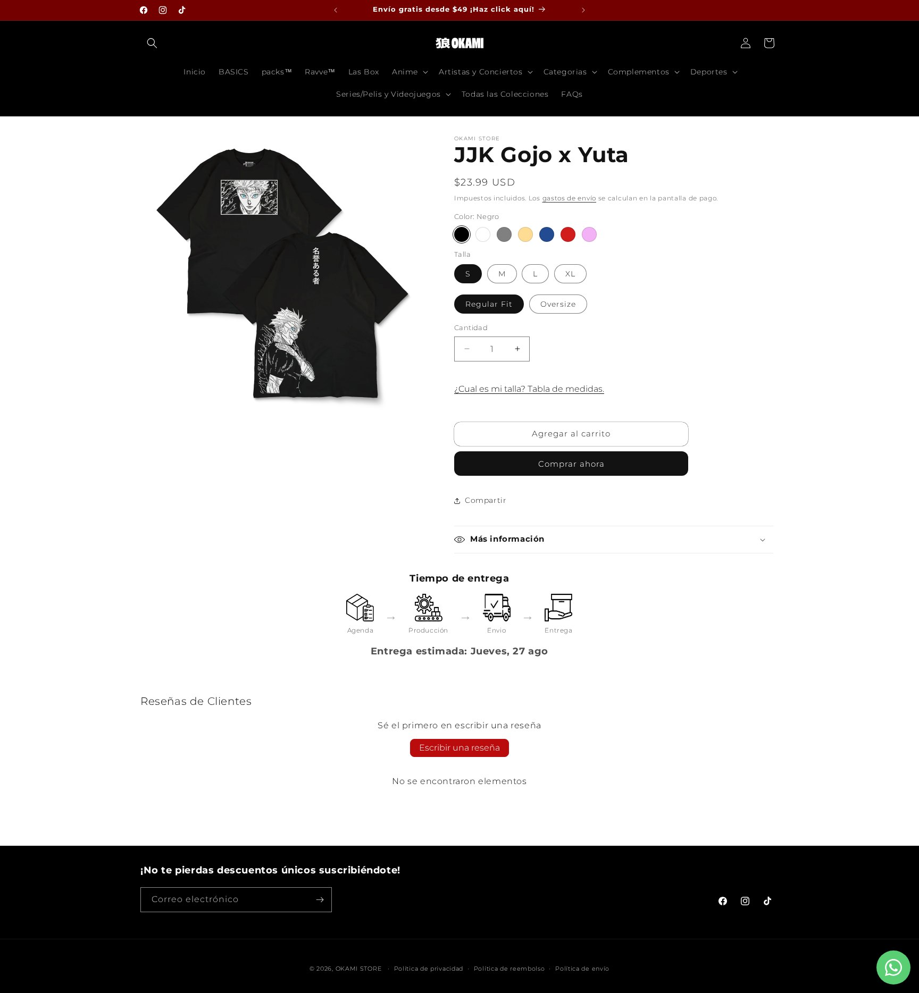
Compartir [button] (485, 500)
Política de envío (582, 968)
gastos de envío (569, 198)
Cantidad (471, 327)
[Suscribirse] (319, 899)
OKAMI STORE (359, 968)
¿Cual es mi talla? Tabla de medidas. (529, 389)
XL (570, 274)
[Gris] (504, 234)
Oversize (558, 304)
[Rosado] (589, 234)
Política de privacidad (428, 968)
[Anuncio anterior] (335, 10)
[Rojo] (568, 234)
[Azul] (546, 234)
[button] (152, 43)
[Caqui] (525, 234)
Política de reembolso (509, 968)
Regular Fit (489, 304)
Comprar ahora (571, 464)
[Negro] (461, 234)
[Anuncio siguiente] (583, 10)
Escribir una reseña (459, 748)
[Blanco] (482, 234)
